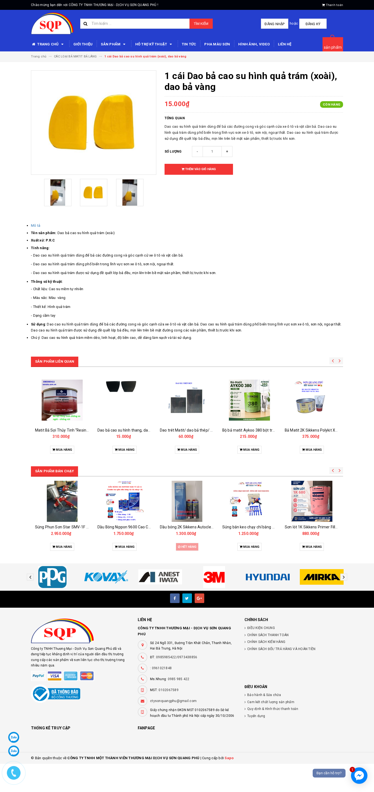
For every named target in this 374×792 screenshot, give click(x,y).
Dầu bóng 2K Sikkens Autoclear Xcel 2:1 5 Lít (136, 527)
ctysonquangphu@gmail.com (173, 701)
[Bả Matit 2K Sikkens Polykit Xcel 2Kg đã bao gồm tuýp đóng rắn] (249, 400)
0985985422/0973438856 (176, 657)
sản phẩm (333, 47)
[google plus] (199, 598)
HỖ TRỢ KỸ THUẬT (151, 44)
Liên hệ (285, 44)
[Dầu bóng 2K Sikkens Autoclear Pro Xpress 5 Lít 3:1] (312, 501)
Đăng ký (313, 24)
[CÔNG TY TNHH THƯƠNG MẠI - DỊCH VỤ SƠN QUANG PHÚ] (80, 631)
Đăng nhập (274, 24)
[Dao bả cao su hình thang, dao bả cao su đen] (62, 400)
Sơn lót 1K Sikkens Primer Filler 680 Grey (257, 527)
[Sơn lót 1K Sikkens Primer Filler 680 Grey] (249, 501)
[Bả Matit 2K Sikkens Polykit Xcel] (312, 400)
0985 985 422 (178, 679)
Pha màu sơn (217, 44)
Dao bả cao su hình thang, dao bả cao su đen (74, 430)
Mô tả (35, 225)
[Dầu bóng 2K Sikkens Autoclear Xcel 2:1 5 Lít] (124, 501)
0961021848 (162, 668)
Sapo (229, 758)
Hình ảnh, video (254, 44)
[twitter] (187, 598)
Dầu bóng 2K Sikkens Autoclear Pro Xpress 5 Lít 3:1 (329, 527)
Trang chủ (48, 44)
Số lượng (173, 151)
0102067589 (169, 690)
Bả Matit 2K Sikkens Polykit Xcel (312, 430)
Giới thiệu (83, 44)
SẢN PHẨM (111, 44)
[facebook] (175, 598)
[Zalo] (13, 737)
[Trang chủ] (52, 23)
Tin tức (189, 44)
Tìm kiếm (201, 24)
